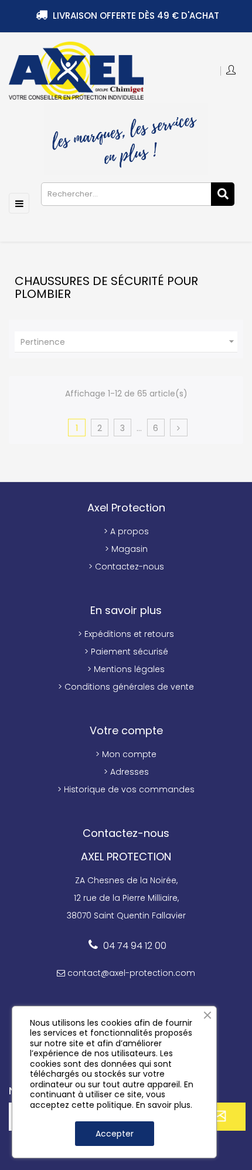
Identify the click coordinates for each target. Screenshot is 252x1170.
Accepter (115, 1134)
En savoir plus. (164, 1105)
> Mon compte (126, 754)
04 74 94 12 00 (134, 945)
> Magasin (126, 549)
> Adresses (126, 772)
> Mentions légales (126, 669)
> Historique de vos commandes (126, 789)
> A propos (126, 531)
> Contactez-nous (126, 566)
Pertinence (129, 341)
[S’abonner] (217, 1117)
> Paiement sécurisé (126, 651)
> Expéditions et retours (126, 634)
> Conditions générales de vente (126, 687)
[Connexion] (231, 71)
